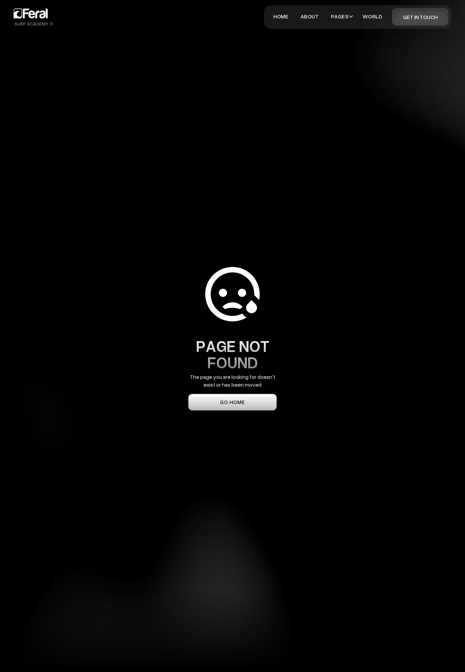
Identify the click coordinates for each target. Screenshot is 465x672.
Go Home (232, 402)
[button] (339, 16)
